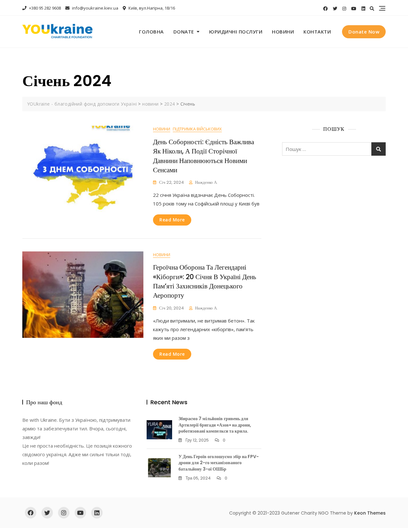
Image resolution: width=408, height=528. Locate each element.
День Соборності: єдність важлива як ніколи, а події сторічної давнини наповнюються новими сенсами (203, 156)
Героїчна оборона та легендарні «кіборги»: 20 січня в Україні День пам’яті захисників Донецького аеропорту (204, 281)
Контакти (317, 31)
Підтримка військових (197, 129)
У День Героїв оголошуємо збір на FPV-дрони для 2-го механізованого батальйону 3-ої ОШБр (218, 462)
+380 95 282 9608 (44, 8)
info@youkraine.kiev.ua (94, 8)
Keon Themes (370, 513)
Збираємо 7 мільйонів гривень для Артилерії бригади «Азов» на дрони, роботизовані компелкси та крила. (214, 424)
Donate (183, 31)
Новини (283, 31)
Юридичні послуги (235, 31)
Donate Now (363, 31)
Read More (172, 220)
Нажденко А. (206, 182)
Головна (151, 31)
